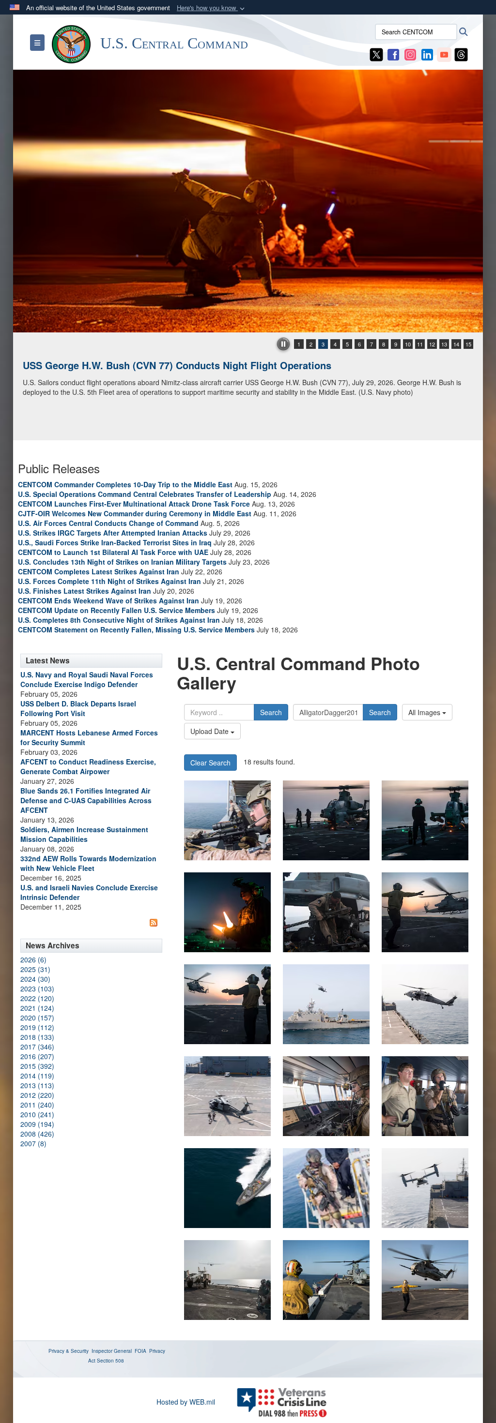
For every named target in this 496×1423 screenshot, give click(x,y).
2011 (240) (37, 1104)
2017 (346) (37, 1046)
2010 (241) (37, 1114)
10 (408, 344)
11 (420, 344)
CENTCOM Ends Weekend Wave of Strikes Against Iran (108, 600)
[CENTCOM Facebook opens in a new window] (393, 54)
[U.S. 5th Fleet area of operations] (326, 820)
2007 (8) (33, 1143)
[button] (212, 8)
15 (468, 344)
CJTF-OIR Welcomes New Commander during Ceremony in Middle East (134, 513)
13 (444, 344)
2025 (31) (35, 969)
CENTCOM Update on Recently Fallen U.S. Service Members (116, 610)
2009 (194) (37, 1124)
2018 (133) (37, 1037)
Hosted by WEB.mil (185, 1402)
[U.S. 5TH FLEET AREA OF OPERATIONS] (227, 820)
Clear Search (210, 762)
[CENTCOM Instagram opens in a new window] (410, 54)
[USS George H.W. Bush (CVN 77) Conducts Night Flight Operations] (248, 201)
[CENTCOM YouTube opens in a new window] (444, 54)
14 (456, 344)
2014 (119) (37, 1075)
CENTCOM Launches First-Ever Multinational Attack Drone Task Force (134, 504)
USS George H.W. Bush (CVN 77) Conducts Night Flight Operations (177, 365)
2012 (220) (37, 1095)
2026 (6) (33, 959)
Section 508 (110, 1360)
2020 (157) (37, 1017)
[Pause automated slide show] (283, 344)
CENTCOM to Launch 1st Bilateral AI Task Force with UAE (113, 552)
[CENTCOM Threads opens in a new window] (461, 54)
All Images (425, 712)
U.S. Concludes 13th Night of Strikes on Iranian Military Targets (122, 562)
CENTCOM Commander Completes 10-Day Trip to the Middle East (125, 484)
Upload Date (210, 731)
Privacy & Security (68, 1351)
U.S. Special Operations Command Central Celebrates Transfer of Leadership (144, 494)
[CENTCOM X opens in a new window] (376, 54)
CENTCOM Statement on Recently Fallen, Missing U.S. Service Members (136, 629)
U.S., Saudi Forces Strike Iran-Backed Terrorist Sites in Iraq (115, 542)
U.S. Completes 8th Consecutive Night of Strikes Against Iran (119, 620)
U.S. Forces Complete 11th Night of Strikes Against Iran (109, 581)
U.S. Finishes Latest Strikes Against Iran (84, 591)
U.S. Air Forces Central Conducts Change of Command (108, 523)
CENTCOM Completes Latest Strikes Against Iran (98, 571)
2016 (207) (37, 1056)
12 (432, 344)
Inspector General (112, 1351)
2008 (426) (37, 1133)
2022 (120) (37, 998)
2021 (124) (37, 1008)
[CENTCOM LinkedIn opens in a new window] (427, 54)
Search (271, 712)
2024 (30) (35, 979)
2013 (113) (37, 1085)
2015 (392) (37, 1066)
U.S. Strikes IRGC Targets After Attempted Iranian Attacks (112, 533)
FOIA (140, 1351)
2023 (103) (37, 988)
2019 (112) (37, 1027)
